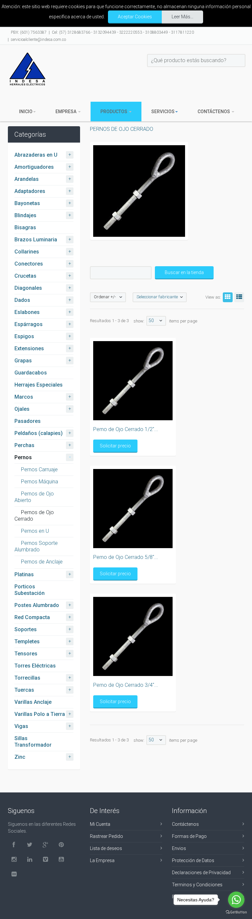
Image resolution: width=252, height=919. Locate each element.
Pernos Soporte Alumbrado (36, 546)
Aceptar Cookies (135, 16)
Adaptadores (29, 191)
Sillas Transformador (33, 741)
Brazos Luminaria (35, 239)
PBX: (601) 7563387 (29, 32)
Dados (22, 300)
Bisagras (25, 227)
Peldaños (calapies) (38, 433)
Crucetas (25, 276)
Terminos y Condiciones (197, 884)
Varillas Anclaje (33, 702)
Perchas (24, 445)
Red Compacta (32, 617)
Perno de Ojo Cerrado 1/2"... (125, 429)
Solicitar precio (115, 445)
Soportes (25, 629)
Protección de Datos (193, 860)
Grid (228, 297)
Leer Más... (182, 16)
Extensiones (29, 348)
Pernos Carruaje (39, 469)
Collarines (26, 252)
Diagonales (28, 288)
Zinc (19, 757)
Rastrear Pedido (106, 836)
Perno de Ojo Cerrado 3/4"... (125, 685)
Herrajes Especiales (38, 385)
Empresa (66, 111)
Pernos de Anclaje (42, 562)
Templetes (27, 641)
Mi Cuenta (100, 824)
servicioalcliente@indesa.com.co (38, 39)
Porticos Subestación (29, 589)
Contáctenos (214, 111)
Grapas (23, 360)
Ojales (22, 409)
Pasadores (27, 421)
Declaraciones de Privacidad (201, 872)
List (239, 297)
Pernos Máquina (39, 481)
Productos (114, 111)
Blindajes (25, 215)
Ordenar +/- (105, 296)
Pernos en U (35, 531)
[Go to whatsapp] (236, 900)
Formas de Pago (189, 836)
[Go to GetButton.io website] (236, 912)
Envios (179, 848)
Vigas (21, 726)
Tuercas (24, 690)
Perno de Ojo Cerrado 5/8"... (125, 557)
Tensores (25, 653)
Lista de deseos (106, 848)
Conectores (28, 264)
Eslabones (27, 312)
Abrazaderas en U (35, 155)
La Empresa (102, 860)
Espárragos (28, 324)
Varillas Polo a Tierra (39, 714)
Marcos (23, 397)
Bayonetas (27, 203)
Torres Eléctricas (35, 666)
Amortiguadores (34, 167)
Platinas (24, 574)
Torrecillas (27, 678)
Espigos (24, 336)
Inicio (25, 111)
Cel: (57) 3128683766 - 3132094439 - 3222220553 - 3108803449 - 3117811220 (123, 32)
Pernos (23, 457)
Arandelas (26, 179)
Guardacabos (30, 373)
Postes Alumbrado (36, 605)
